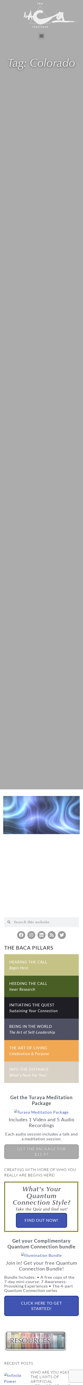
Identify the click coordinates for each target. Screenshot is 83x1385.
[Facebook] (21, 935)
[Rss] (52, 935)
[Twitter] (62, 935)
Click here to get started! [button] (41, 1306)
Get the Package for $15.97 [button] (41, 1151)
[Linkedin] (41, 935)
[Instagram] (31, 935)
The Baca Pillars (28, 947)
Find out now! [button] (41, 1220)
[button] (41, 36)
